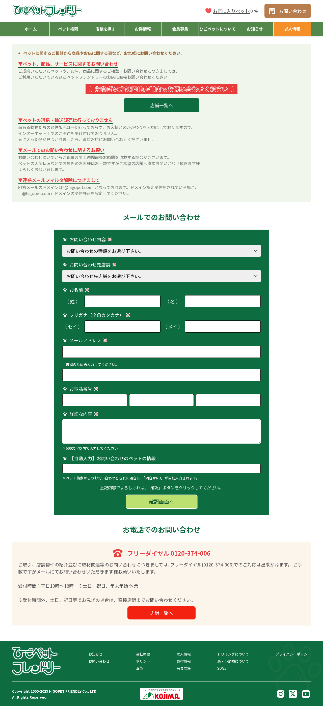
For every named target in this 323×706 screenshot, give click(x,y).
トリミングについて (233, 654)
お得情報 (184, 661)
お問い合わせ (99, 661)
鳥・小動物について (233, 661)
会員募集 (184, 668)
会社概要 (143, 654)
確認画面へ (161, 501)
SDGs (221, 668)
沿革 (139, 668)
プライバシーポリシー (293, 654)
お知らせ (95, 654)
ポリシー (143, 661)
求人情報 (184, 654)
